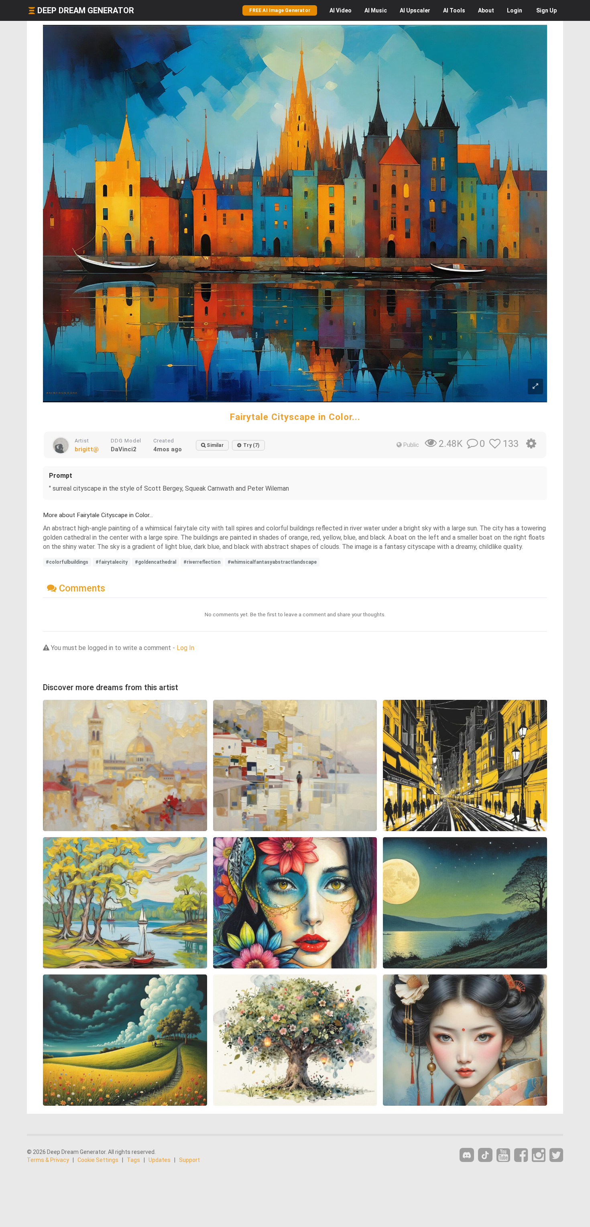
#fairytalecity (112, 562)
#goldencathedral (155, 562)
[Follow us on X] (556, 1155)
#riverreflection (201, 562)
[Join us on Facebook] (521, 1155)
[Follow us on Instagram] (538, 1155)
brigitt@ (87, 449)
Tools (454, 10)
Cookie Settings (97, 1160)
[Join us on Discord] (467, 1155)
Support (189, 1160)
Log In (185, 648)
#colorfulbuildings (67, 562)
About (486, 10)
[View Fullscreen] (535, 386)
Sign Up (546, 10)
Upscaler (415, 10)
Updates (160, 1160)
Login (514, 10)
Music (375, 10)
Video (341, 10)
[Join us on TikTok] (485, 1155)
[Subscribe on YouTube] (503, 1155)
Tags (133, 1160)
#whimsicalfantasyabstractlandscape (272, 562)
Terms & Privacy (48, 1160)
